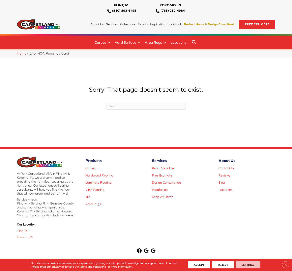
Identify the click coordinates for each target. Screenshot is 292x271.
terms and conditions (93, 266)
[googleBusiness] (146, 251)
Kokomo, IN (25, 237)
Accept (199, 264)
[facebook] (139, 251)
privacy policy (60, 266)
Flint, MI (22, 230)
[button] (257, 24)
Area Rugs (153, 42)
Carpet (100, 42)
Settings (248, 264)
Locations (178, 42)
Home (21, 53)
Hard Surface (125, 42)
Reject (223, 264)
